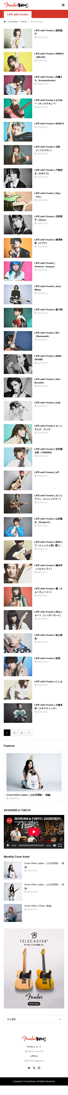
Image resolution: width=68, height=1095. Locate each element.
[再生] (8, 845)
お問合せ (34, 1056)
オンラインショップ (34, 1051)
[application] (34, 832)
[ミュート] (54, 845)
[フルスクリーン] (60, 845)
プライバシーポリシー (34, 1061)
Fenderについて (34, 1047)
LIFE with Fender (17, 14)
